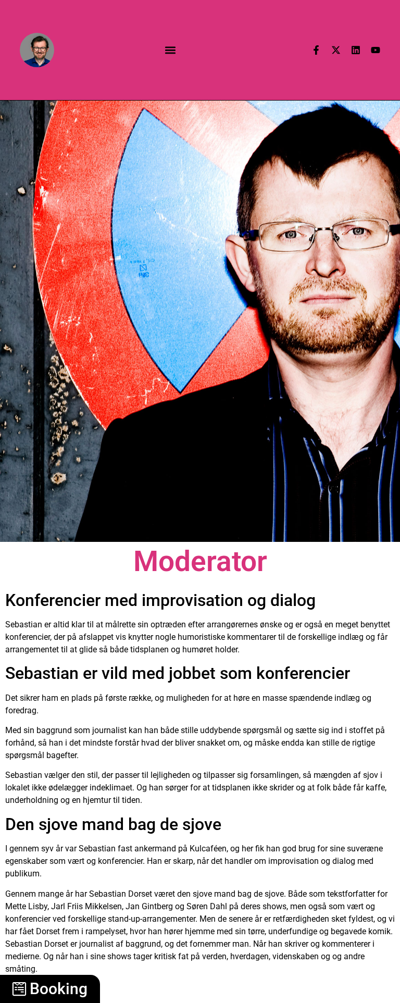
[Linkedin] (355, 50)
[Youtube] (375, 50)
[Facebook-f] (316, 50)
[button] (170, 49)
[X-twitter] (336, 50)
